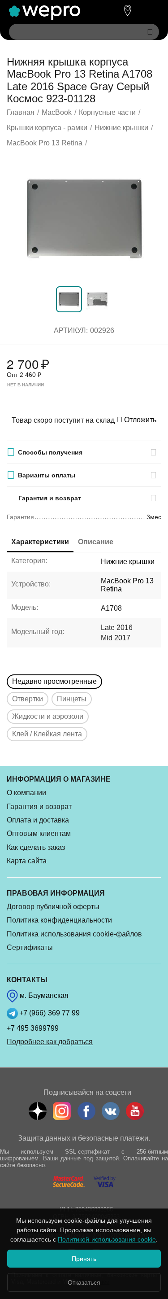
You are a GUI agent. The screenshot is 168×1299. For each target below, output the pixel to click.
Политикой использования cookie (106, 1239)
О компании (26, 792)
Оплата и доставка (38, 820)
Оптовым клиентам (39, 833)
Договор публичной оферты (53, 906)
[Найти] (150, 32)
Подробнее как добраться (50, 1041)
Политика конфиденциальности (59, 920)
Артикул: (71, 330)
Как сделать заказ (36, 847)
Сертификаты (30, 947)
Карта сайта (27, 861)
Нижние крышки (128, 561)
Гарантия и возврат (39, 806)
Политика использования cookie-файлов (74, 934)
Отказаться (84, 1282)
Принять (84, 1258)
